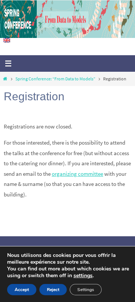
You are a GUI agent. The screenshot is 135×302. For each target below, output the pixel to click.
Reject (53, 290)
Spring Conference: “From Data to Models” (55, 79)
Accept (22, 290)
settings (83, 275)
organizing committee (77, 173)
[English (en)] (7, 40)
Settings (85, 290)
